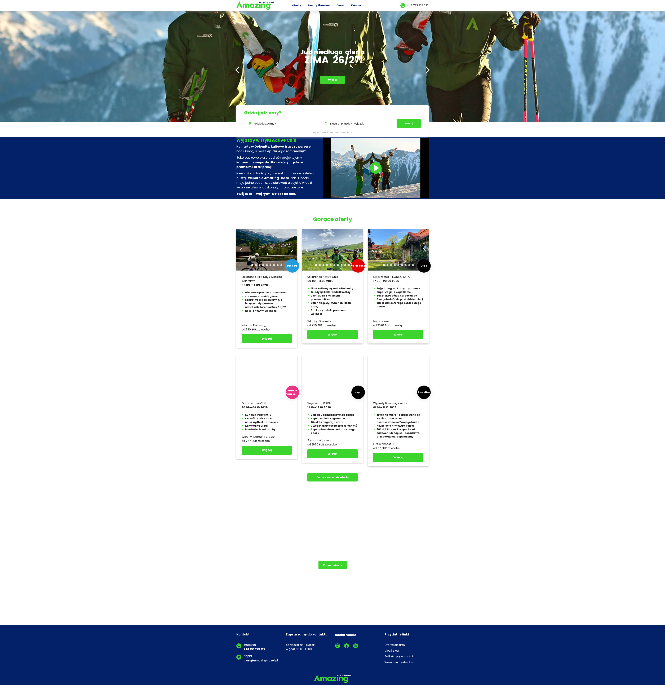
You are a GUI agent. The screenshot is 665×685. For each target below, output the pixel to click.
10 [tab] (349, 265)
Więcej (332, 88)
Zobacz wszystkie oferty (332, 477)
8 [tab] (278, 265)
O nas (340, 5)
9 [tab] (281, 265)
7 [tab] (274, 265)
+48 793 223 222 (418, 5)
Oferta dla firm (394, 645)
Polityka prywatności (398, 656)
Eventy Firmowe (319, 5)
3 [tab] (259, 265)
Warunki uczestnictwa (399, 662)
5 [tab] (267, 265)
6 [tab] (270, 265)
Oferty (296, 5)
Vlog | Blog (391, 650)
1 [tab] (252, 265)
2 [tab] (256, 265)
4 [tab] (263, 265)
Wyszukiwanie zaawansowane (331, 132)
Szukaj (408, 123)
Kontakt (356, 5)
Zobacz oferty (332, 565)
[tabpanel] (266, 250)
